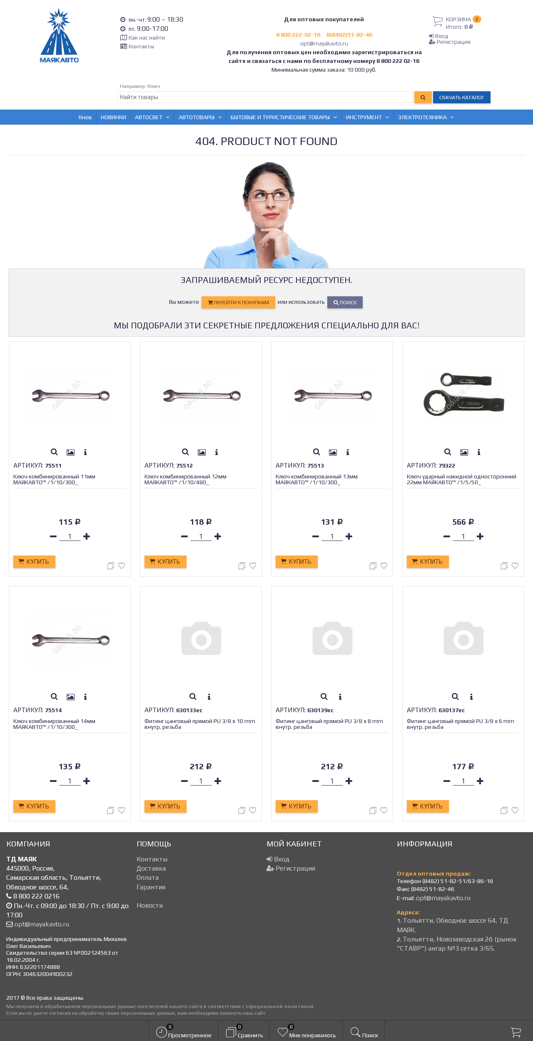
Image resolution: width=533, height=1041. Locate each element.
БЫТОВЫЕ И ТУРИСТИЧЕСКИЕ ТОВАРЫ (280, 117)
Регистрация (453, 41)
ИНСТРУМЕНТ (364, 117)
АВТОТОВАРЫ (196, 117)
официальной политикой (280, 1006)
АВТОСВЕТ (148, 117)
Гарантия (151, 887)
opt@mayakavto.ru (324, 43)
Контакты (141, 46)
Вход (441, 36)
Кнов (85, 117)
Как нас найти (147, 37)
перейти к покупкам (241, 302)
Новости (150, 905)
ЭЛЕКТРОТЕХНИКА (422, 117)
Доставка (151, 868)
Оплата (148, 877)
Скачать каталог (461, 97)
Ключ (153, 86)
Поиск (347, 302)
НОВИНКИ (113, 117)
